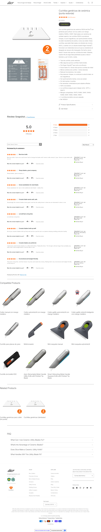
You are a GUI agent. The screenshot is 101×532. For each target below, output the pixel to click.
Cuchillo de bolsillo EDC (8, 374)
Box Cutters (32, 473)
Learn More (64, 24)
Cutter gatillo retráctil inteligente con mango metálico (82, 313)
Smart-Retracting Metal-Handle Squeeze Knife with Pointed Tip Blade (59, 376)
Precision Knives (33, 476)
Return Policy (54, 490)
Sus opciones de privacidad (56, 530)
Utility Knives (32, 484)
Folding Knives (33, 487)
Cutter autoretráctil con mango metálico (34, 313)
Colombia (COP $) (49, 504)
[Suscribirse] (92, 476)
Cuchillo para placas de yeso (10, 344)
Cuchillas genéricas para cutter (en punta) (11, 418)
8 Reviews (72, 17)
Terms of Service (43, 518)
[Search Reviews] (40, 144)
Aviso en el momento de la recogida (42, 530)
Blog (52, 484)
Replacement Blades (34, 495)
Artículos (53, 495)
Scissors (31, 481)
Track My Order (55, 487)
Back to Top (23, 274)
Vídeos (52, 476)
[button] (55, 3)
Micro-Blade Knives (34, 479)
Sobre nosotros (55, 481)
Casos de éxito (55, 473)
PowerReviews (31, 117)
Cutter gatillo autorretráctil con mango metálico (58, 313)
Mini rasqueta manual (55, 344)
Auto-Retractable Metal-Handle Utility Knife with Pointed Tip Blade (35, 376)
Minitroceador (29, 344)
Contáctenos (54, 492)
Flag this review (40, 163)
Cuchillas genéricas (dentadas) (35, 417)
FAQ (52, 479)
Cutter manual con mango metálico (9, 313)
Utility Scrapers (33, 490)
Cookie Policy (59, 518)
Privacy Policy (51, 518)
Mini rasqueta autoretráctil (80, 344)
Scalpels (31, 492)
